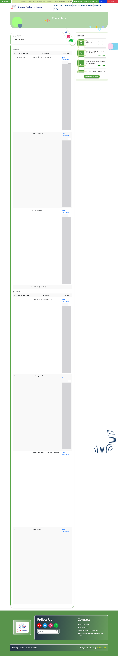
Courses (83, 5)
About (61, 5)
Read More (101, 45)
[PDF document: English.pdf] (66, 338)
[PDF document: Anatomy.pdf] (66, 567)
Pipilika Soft (101, 648)
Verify (56, 9)
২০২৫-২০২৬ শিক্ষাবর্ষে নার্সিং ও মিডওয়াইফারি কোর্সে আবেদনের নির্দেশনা (54, 1)
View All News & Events (91, 76)
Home (56, 5)
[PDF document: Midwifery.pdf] (66, 172)
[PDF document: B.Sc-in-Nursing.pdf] (66, 249)
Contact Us (97, 5)
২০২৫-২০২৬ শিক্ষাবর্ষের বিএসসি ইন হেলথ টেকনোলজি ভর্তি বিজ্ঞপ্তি (27, 1)
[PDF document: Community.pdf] (66, 491)
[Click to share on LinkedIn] (68, 36)
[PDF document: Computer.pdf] (66, 414)
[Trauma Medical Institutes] (13, 7)
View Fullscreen (65, 58)
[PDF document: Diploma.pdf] (66, 95)
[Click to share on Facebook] (66, 32)
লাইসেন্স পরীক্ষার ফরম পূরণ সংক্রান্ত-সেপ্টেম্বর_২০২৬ (95, 41)
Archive (90, 5)
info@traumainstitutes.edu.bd (91, 1)
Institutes (76, 5)
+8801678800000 (78, 1)
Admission (68, 5)
